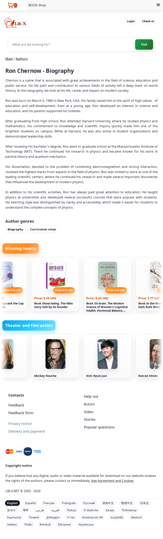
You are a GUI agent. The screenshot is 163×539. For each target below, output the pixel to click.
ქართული (52, 517)
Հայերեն (116, 517)
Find (144, 44)
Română (45, 524)
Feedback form (20, 412)
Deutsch (136, 517)
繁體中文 (127, 503)
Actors (89, 404)
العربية (55, 510)
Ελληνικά (64, 524)
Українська (86, 524)
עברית (71, 517)
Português (69, 503)
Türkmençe (129, 510)
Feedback (16, 405)
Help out (91, 396)
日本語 (144, 503)
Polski (28, 524)
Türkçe (71, 510)
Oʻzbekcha (90, 510)
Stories (90, 419)
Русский (89, 503)
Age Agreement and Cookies (112, 480)
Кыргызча (14, 517)
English (12, 503)
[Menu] (158, 5)
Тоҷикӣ (34, 517)
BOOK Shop (37, 5)
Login (131, 21)
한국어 (11, 510)
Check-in (148, 21)
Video (88, 411)
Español (30, 503)
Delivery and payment (26, 431)
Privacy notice (20, 423)
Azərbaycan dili (92, 517)
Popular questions (99, 427)
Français (49, 503)
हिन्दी (25, 510)
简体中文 (108, 503)
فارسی (40, 510)
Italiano (12, 524)
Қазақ (110, 510)
